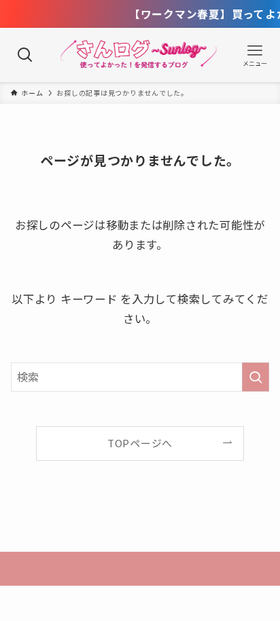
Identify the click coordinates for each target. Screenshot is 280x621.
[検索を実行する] (255, 377)
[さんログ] (140, 55)
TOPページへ (140, 443)
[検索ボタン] (25, 55)
